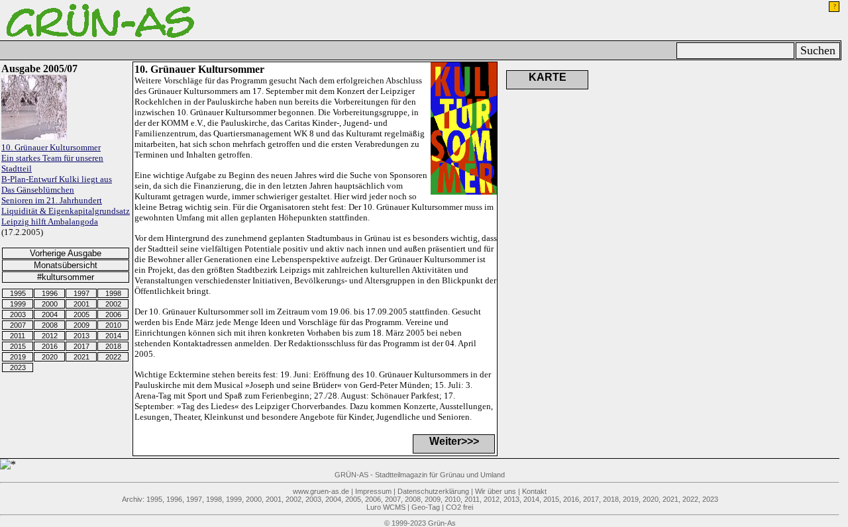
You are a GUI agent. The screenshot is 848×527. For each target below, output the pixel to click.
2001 (81, 304)
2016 (50, 346)
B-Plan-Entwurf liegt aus (56, 179)
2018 (113, 346)
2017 (81, 346)
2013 (81, 336)
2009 (81, 325)
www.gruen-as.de (321, 491)
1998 (113, 293)
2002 (113, 304)
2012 (50, 336)
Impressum (373, 491)
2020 (50, 357)
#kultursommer (65, 277)
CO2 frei (459, 507)
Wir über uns (495, 491)
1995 (18, 293)
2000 (50, 304)
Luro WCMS (385, 507)
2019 (18, 357)
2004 (50, 314)
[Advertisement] (742, 128)
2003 (18, 314)
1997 (81, 293)
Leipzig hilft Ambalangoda (49, 221)
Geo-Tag (425, 507)
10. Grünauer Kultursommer (51, 147)
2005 (81, 314)
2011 (17, 336)
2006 (113, 314)
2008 (50, 325)
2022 (113, 357)
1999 (18, 304)
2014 (113, 336)
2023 (18, 367)
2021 (81, 357)
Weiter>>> (454, 441)
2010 (113, 325)
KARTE (547, 77)
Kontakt (534, 491)
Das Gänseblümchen (37, 190)
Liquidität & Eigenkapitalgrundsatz (65, 211)
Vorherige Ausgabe (65, 253)
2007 (18, 325)
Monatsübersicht (65, 265)
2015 (18, 346)
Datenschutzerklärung (433, 491)
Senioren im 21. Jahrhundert (51, 200)
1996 (50, 293)
